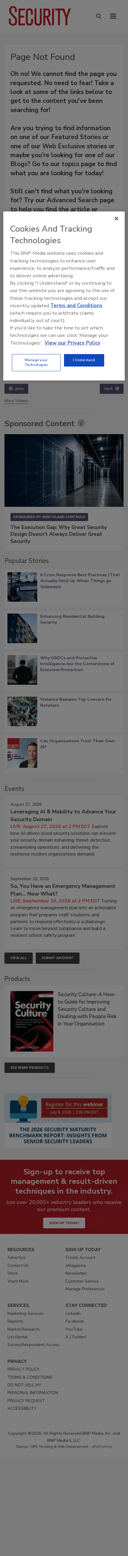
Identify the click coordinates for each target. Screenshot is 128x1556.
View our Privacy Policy (72, 343)
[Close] (116, 218)
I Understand (84, 360)
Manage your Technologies (36, 362)
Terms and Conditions (76, 305)
